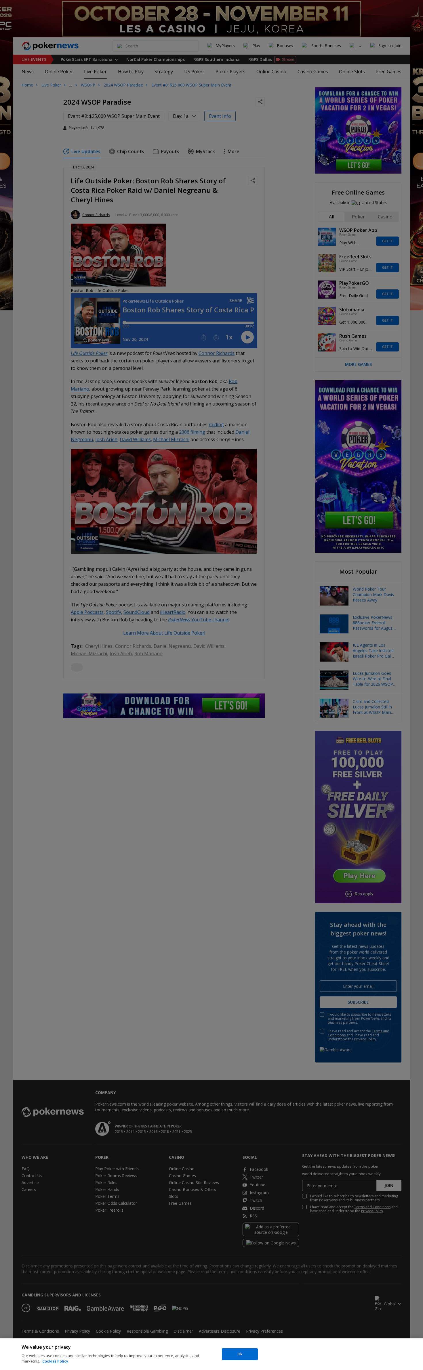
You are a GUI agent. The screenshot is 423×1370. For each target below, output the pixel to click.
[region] (211, 1354)
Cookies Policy (55, 1361)
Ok (239, 1353)
